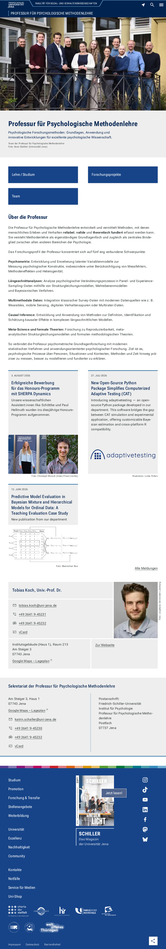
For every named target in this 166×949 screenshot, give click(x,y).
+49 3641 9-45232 (32, 623)
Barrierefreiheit (52, 944)
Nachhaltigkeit (19, 847)
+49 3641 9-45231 (32, 614)
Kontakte (15, 870)
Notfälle (14, 878)
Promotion (15, 789)
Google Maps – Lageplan (32, 661)
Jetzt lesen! (114, 793)
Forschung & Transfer (24, 798)
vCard (23, 632)
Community (16, 856)
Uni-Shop (15, 896)
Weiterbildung (18, 815)
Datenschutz (32, 944)
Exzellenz (15, 838)
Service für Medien (21, 887)
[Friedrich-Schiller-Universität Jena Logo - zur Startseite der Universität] (16, 5)
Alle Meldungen (146, 568)
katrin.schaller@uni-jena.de (35, 719)
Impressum (14, 944)
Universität (16, 829)
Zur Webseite (105, 645)
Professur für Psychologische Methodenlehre (52, 13)
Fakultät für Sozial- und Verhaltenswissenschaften (66, 3)
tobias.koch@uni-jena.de (37, 605)
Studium (14, 780)
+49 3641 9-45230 (28, 728)
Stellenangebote (20, 807)
